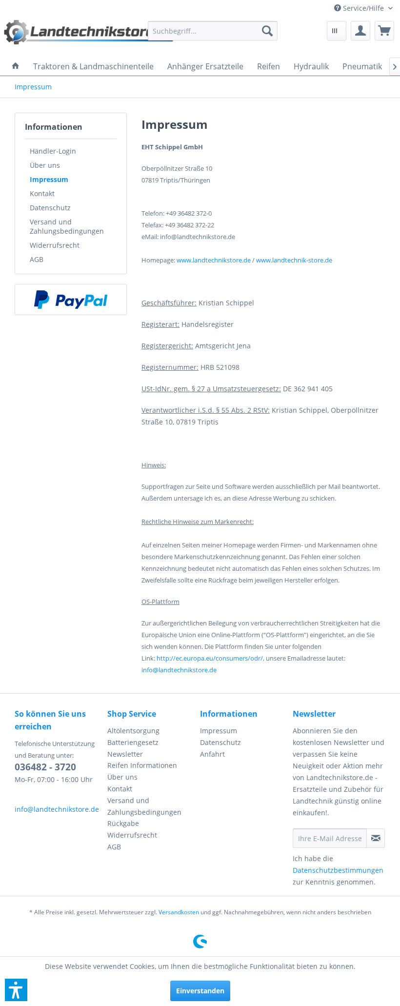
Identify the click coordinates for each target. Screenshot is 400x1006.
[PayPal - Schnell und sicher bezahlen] (70, 299)
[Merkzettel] (336, 30)
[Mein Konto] (360, 30)
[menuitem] (363, 8)
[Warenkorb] (384, 30)
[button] (16, 990)
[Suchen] (267, 30)
